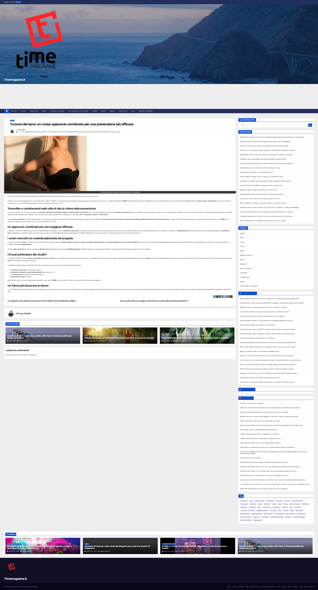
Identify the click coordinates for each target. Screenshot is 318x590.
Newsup (27, 586)
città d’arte (267, 504)
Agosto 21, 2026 (14, 551)
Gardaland (285, 507)
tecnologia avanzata (299, 517)
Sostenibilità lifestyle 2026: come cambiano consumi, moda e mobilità (195, 338)
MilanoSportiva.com (248, 293)
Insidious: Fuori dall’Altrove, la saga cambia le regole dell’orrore (260, 438)
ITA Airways (273, 510)
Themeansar (34, 586)
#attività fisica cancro (34, 132)
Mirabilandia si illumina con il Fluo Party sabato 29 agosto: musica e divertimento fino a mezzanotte (272, 137)
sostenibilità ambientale (276, 517)
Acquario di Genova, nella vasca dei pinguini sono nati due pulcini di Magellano (265, 141)
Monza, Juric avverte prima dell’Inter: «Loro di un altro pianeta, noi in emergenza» (267, 356)
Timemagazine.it (14, 79)
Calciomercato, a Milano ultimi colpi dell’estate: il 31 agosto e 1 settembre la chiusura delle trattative (272, 303)
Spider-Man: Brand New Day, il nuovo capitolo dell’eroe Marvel (260, 443)
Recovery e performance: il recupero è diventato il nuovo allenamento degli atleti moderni (269, 373)
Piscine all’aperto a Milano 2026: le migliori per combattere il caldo (261, 176)
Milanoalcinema (246, 398)
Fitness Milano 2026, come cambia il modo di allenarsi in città (259, 378)
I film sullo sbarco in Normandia (250, 458)
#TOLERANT (105, 132)
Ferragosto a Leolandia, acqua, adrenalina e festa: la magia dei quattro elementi (265, 181)
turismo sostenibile (246, 520)
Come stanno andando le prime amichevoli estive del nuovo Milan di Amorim (264, 312)
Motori (14, 111)
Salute (103, 111)
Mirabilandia (299, 510)
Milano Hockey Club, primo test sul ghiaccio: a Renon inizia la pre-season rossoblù (267, 369)
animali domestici (259, 501)
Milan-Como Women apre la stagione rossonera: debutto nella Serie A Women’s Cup (267, 334)
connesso (16, 355)
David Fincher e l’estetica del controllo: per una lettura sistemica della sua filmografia (267, 447)
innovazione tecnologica (248, 510)
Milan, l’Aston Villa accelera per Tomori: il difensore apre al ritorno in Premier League (267, 347)
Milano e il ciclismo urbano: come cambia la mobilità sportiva (259, 351)
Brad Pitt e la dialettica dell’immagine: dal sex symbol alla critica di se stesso (264, 412)
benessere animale (297, 501)
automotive (279, 501)
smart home (256, 517)
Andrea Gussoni (27, 551)
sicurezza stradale (246, 517)
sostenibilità (265, 517)
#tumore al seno (115, 132)
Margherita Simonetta (179, 341)
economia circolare (295, 504)
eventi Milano (276, 507)
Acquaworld (244, 501)
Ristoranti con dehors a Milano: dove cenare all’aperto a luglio (260, 168)
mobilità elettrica (245, 513)
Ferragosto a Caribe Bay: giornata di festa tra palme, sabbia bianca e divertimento (266, 163)
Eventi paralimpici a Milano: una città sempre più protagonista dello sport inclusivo (266, 320)
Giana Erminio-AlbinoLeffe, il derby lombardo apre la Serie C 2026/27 (262, 316)
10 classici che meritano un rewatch (251, 403)
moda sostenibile (279, 513)
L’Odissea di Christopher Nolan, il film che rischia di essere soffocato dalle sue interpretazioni (270, 467)
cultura (280, 504)
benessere (287, 501)
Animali (112, 111)
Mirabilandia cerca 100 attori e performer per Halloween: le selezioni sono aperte (266, 155)
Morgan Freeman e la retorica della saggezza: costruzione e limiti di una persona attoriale (269, 416)
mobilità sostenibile (257, 513)
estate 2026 (252, 507)
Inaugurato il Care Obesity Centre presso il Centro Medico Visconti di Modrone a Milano (43, 301)
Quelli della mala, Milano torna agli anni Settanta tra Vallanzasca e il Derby (264, 462)
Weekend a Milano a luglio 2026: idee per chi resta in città (258, 190)
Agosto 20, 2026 (91, 551)
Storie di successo (57, 111)
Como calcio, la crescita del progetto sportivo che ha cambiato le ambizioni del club (267, 382)
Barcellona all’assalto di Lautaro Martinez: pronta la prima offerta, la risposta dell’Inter (268, 342)
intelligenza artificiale (262, 510)
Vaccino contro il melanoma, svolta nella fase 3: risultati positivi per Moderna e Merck (39, 337)
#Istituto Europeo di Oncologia (62, 132)
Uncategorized (245, 277)
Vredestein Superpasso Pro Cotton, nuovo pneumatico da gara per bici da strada (266, 216)
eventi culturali (267, 507)
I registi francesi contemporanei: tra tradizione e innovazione (259, 434)
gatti (291, 507)
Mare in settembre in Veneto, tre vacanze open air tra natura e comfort (263, 203)
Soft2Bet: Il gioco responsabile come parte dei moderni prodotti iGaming (263, 159)
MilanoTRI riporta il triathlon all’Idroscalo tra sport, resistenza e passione (263, 307)
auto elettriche (270, 501)
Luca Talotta (21, 129)
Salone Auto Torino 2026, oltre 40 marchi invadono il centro (259, 198)
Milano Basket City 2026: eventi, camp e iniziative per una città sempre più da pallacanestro (269, 298)
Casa (133, 111)
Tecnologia (33, 111)
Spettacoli (123, 111)
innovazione (297, 507)
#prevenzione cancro (85, 132)
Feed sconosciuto (247, 389)
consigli (274, 504)
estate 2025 (244, 507)
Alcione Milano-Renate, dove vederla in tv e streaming (257, 325)
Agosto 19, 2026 (246, 551)
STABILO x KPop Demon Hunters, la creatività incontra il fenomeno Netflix (264, 146)
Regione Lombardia (145, 111)
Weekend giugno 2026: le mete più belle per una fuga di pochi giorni (262, 194)
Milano (292, 510)
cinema (260, 504)
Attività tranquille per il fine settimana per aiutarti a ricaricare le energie (119, 338)
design (286, 504)
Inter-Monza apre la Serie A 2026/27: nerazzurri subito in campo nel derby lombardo (267, 329)
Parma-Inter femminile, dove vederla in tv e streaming (257, 338)
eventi (259, 507)
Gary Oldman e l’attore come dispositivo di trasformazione (258, 430)
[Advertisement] (159, 96)
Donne (94, 111)
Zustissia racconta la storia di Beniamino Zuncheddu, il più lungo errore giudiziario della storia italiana (272, 480)
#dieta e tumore (47, 132)
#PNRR (75, 132)
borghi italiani (244, 504)
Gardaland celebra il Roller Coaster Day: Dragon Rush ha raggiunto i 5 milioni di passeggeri (269, 207)
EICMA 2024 (305, 504)
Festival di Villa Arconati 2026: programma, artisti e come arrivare (261, 185)
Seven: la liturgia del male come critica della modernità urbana (260, 421)
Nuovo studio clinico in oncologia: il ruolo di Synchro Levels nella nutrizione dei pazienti (153, 301)
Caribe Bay (253, 504)
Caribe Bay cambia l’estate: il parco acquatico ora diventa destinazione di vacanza (266, 212)
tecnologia (288, 517)
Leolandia (285, 510)
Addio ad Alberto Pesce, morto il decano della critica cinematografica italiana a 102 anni (268, 471)
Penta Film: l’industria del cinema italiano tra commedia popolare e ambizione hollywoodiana (269, 408)
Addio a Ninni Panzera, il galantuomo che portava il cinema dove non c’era (264, 475)
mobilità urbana (268, 513)
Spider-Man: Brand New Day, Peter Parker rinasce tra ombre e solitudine (263, 488)
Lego (279, 510)
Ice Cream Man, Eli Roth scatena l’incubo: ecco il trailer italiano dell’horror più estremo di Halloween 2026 (274, 484)
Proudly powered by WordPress (12, 586)
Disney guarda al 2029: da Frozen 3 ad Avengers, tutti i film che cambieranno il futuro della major (271, 425)
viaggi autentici (257, 520)
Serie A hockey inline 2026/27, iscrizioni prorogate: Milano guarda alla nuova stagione (268, 364)
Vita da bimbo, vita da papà (78, 111)
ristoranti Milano (290, 513)
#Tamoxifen (96, 132)
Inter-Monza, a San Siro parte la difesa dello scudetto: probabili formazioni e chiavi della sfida (270, 360)
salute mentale (301, 513)
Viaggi (44, 111)
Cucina (23, 111)
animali (251, 501)
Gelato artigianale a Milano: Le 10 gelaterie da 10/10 (256, 172)
